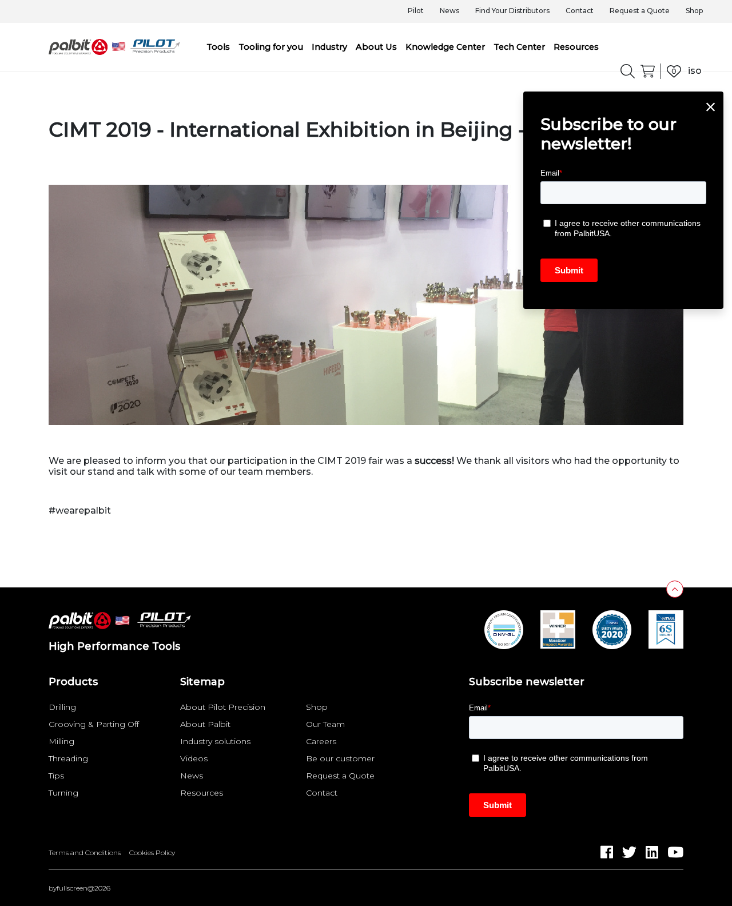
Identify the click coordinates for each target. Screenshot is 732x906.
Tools (218, 47)
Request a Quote (640, 10)
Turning (63, 793)
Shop (694, 10)
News (449, 10)
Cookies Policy (152, 852)
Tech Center (519, 47)
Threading (68, 758)
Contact (580, 10)
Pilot (416, 10)
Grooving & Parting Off (94, 724)
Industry (329, 47)
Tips (56, 776)
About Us (376, 47)
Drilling (62, 707)
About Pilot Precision (222, 707)
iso (695, 70)
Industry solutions (215, 741)
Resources (576, 47)
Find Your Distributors (512, 10)
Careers (321, 741)
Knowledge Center (445, 47)
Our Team (325, 724)
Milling (61, 741)
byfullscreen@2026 (79, 888)
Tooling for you (270, 47)
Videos (194, 758)
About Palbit (205, 724)
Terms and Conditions (85, 852)
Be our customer (340, 758)
